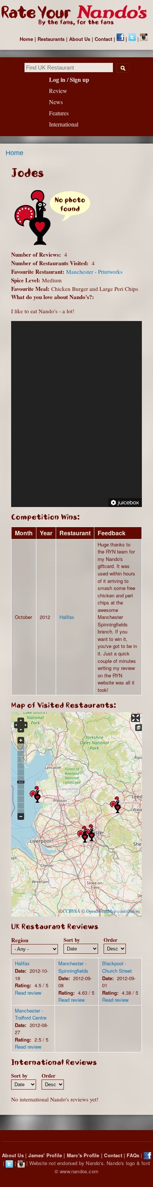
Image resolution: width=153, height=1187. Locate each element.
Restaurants (51, 38)
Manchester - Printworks (94, 271)
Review (58, 90)
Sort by (72, 940)
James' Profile (45, 1155)
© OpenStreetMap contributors (110, 911)
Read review (28, 992)
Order (110, 940)
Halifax (66, 616)
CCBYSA (71, 911)
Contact (103, 38)
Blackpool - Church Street (117, 967)
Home (26, 38)
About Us (79, 38)
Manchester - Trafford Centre (30, 1014)
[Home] (76, 16)
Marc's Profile (83, 1155)
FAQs (133, 1155)
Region (19, 940)
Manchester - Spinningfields (73, 967)
